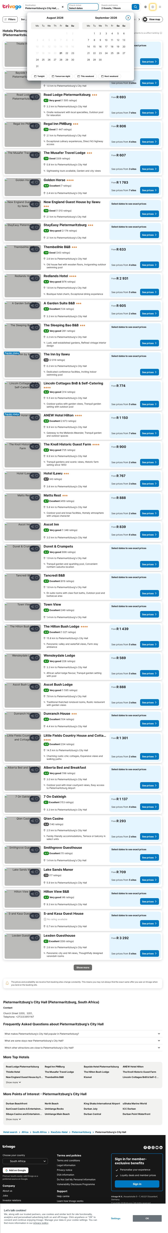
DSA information (65, 1174)
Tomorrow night (60, 76)
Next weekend (109, 76)
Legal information (66, 1165)
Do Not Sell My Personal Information (76, 1179)
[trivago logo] (12, 7)
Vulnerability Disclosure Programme (76, 1184)
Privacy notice (64, 1170)
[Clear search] (63, 7)
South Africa (40, 1132)
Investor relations (12, 1200)
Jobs (5, 1195)
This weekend (85, 76)
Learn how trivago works (70, 1201)
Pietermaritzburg (81, 1132)
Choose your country (14, 1155)
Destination (30, 5)
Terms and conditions (68, 1160)
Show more (12, 1082)
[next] (126, 18)
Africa (25, 1132)
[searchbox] (45, 8)
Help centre (63, 1196)
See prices (148, 61)
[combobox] (45, 7)
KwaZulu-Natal (59, 1132)
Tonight (38, 76)
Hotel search (10, 1132)
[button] (45, 7)
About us (7, 1190)
